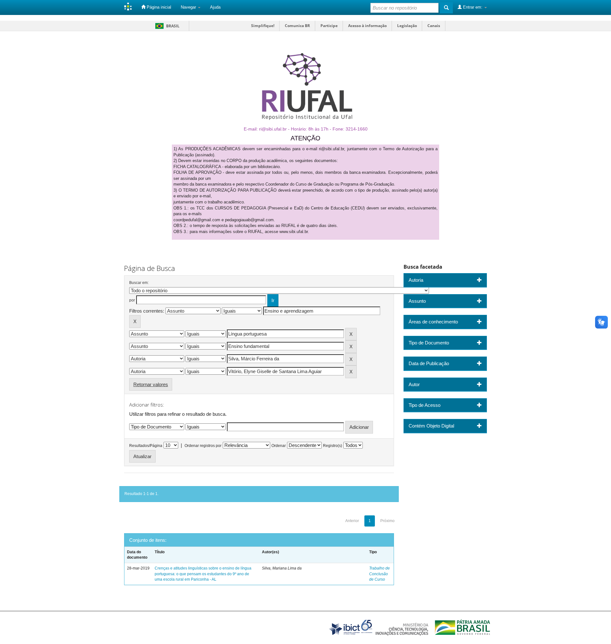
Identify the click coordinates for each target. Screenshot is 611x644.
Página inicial (158, 7)
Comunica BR (297, 25)
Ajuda (215, 7)
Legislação (407, 25)
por (132, 300)
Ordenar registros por (203, 445)
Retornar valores (150, 384)
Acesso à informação (367, 25)
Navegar (189, 7)
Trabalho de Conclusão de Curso (379, 573)
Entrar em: (473, 7)
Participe (329, 25)
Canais (433, 25)
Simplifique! (262, 25)
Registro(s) (332, 445)
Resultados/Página (145, 445)
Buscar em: (139, 282)
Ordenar (278, 445)
